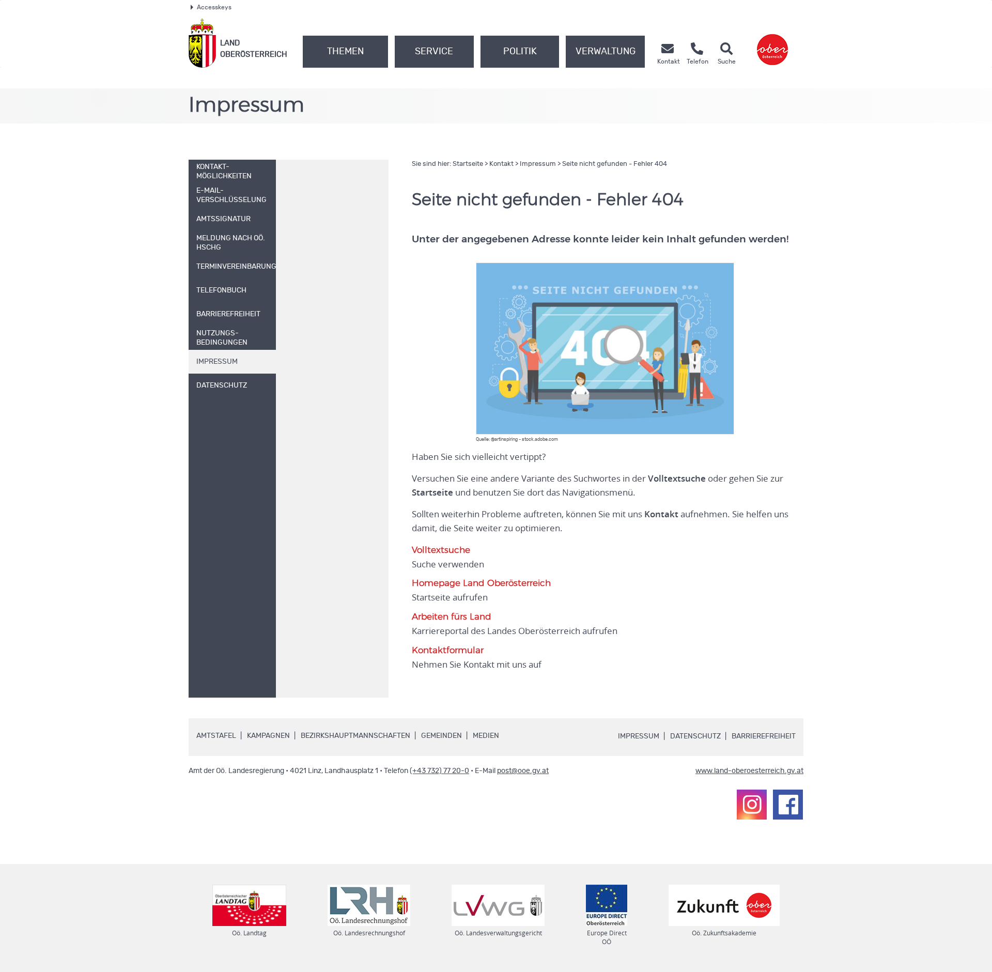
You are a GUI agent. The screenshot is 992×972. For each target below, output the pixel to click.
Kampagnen (268, 735)
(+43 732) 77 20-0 (439, 771)
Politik (520, 51)
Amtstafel (216, 735)
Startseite (468, 164)
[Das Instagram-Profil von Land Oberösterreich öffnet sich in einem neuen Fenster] (751, 804)
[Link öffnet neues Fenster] (772, 43)
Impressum (538, 164)
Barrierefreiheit (764, 736)
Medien (486, 735)
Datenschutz (695, 736)
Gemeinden (441, 735)
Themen (345, 51)
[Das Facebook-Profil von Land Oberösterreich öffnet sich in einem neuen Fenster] (787, 804)
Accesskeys (214, 7)
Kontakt (501, 164)
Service (434, 51)
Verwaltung (606, 51)
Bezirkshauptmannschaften (355, 735)
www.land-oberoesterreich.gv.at (749, 771)
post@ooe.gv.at (523, 771)
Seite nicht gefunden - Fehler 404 (614, 164)
